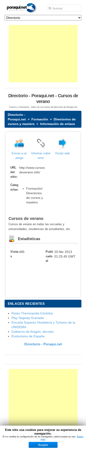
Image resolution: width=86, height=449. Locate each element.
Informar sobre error (40, 156)
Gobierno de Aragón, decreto (32, 331)
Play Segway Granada (27, 318)
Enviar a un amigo (19, 156)
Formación (39, 119)
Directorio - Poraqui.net (43, 344)
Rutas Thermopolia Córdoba (32, 313)
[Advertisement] (43, 53)
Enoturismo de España (27, 336)
